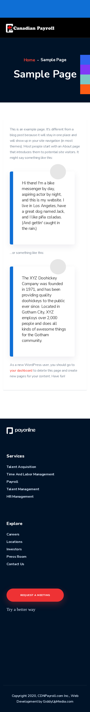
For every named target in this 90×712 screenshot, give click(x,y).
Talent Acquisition (21, 466)
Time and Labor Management (30, 474)
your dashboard (21, 370)
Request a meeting (35, 595)
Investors (14, 549)
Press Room (16, 556)
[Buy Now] (85, 60)
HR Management (20, 496)
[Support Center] (85, 79)
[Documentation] (85, 70)
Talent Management (23, 489)
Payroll (12, 481)
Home (29, 60)
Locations (14, 541)
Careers (13, 534)
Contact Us (15, 564)
